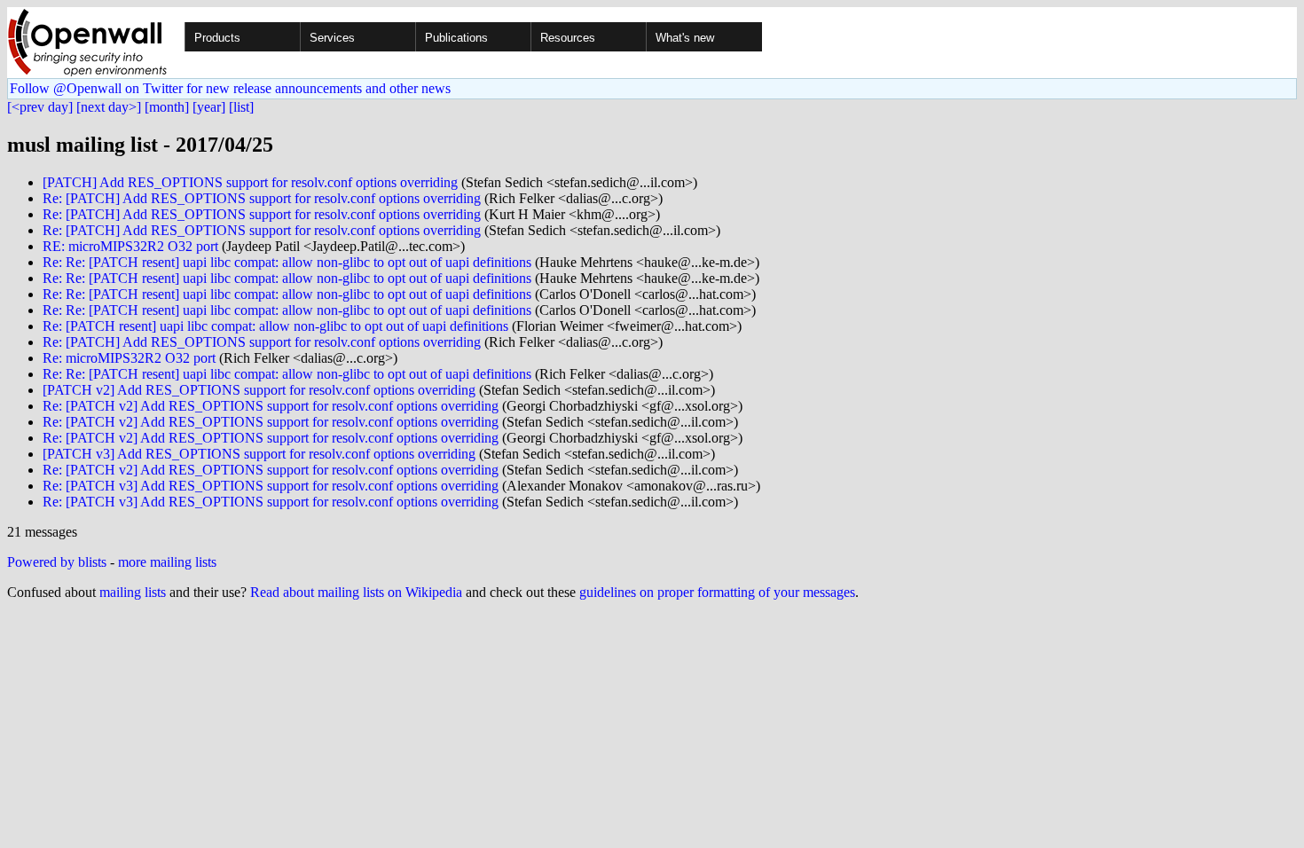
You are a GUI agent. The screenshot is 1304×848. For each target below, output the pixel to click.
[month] (167, 106)
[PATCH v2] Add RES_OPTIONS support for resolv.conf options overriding (259, 389)
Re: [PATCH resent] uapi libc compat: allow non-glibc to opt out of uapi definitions (275, 326)
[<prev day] (40, 106)
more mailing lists (167, 561)
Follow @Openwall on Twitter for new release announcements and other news (230, 88)
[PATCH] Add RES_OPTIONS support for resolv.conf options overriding (250, 182)
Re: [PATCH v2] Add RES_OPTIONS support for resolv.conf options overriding (271, 405)
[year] (208, 106)
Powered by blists (56, 561)
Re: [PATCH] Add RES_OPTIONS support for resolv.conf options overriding (262, 198)
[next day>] (108, 106)
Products (217, 37)
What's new (685, 37)
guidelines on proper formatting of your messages (717, 592)
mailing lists (132, 592)
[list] (241, 106)
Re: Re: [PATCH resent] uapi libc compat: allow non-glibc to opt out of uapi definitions (287, 262)
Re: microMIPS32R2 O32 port (129, 357)
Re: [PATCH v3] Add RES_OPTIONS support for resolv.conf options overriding (271, 485)
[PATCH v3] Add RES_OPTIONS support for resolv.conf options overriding (259, 453)
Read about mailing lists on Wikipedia (356, 592)
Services (332, 37)
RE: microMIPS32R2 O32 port (130, 246)
